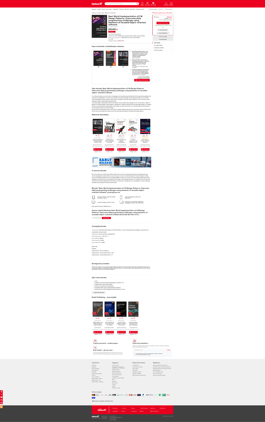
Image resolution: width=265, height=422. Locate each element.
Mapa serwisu (115, 382)
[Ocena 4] (117, 37)
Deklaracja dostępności (116, 373)
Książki (99, 9)
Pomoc (109, 206)
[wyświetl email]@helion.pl (117, 417)
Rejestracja (94, 366)
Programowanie (95, 250)
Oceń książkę (135, 368)
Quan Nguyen (142, 66)
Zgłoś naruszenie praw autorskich (139, 375)
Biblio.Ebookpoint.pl (154, 411)
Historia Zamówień (95, 368)
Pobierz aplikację (153, 9)
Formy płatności (115, 376)
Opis (157, 42)
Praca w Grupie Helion (157, 373)
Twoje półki (94, 371)
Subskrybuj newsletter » (140, 343)
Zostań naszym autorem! (137, 366)
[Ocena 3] (115, 37)
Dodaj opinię (106, 218)
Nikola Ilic (118, 144)
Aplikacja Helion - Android (97, 378)
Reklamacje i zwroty (116, 387)
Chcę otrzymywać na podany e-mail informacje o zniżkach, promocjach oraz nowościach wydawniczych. (148, 354)
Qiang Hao (107, 144)
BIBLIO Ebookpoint (157, 370)
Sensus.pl (124, 408)
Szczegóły (158, 45)
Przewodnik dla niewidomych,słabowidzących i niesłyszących (118, 367)
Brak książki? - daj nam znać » (103, 350)
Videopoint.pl (115, 411)
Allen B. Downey (133, 144)
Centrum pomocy (115, 365)
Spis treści (158, 50)
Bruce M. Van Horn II (116, 34)
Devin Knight (107, 327)
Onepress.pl (115, 408)
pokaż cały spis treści (99, 292)
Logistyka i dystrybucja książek (159, 375)
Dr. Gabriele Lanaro (136, 66)
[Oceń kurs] (96, 217)
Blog (113, 379)
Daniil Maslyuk (143, 144)
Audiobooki (115, 9)
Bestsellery (132, 9)
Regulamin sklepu (115, 369)
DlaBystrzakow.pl (144, 408)
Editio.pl (133, 408)
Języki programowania (105, 252)
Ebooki (103, 9)
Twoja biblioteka (95, 370)
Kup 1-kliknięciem (163, 33)
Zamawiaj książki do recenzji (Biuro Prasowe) (162, 368)
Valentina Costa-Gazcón (121, 327)
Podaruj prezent (169, 9)
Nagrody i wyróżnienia (136, 373)
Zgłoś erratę (94, 246)
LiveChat (114, 384)
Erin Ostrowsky (112, 327)
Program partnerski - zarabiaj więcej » (105, 343)
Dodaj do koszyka (163, 23)
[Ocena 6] (120, 37)
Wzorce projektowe (104, 250)
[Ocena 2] (114, 37)
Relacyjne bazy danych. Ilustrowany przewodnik (109, 141)
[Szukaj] (137, 3)
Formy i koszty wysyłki (116, 374)
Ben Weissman (123, 144)
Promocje (121, 9)
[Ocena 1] (112, 37)
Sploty (142, 411)
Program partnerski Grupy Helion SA (160, 365)
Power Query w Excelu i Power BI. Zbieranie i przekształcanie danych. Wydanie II (145, 142)
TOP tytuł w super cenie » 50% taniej (162, 13)
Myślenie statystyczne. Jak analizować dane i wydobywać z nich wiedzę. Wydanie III (133, 142)
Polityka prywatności (116, 371)
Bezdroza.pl (152, 408)
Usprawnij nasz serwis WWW (118, 377)
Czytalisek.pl (134, 411)
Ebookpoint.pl (162, 408)
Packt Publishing (119, 35)
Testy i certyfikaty (95, 376)
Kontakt (113, 386)
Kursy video (109, 9)
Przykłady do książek (136, 371)
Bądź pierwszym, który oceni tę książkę (131, 37)
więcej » (149, 354)
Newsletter (114, 381)
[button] (150, 125)
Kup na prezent (163, 29)
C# (112, 254)
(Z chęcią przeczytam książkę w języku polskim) (134, 35)
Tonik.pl (171, 416)
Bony (161, 9)
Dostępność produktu (159, 47)
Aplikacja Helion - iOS (96, 380)
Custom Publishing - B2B (158, 371)
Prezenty (93, 375)
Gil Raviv (148, 144)
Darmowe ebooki (140, 9)
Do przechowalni (163, 39)
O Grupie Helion (135, 365)
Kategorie (94, 9)
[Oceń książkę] (116, 37)
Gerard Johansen (97, 327)
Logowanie (94, 365)
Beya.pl (123, 411)
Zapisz (168, 350)
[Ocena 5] (118, 37)
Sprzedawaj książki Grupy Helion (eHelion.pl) (162, 366)
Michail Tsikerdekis (112, 144)
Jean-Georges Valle (133, 327)
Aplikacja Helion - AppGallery (97, 381)
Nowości (127, 9)
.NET (112, 252)
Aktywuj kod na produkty (97, 373)
